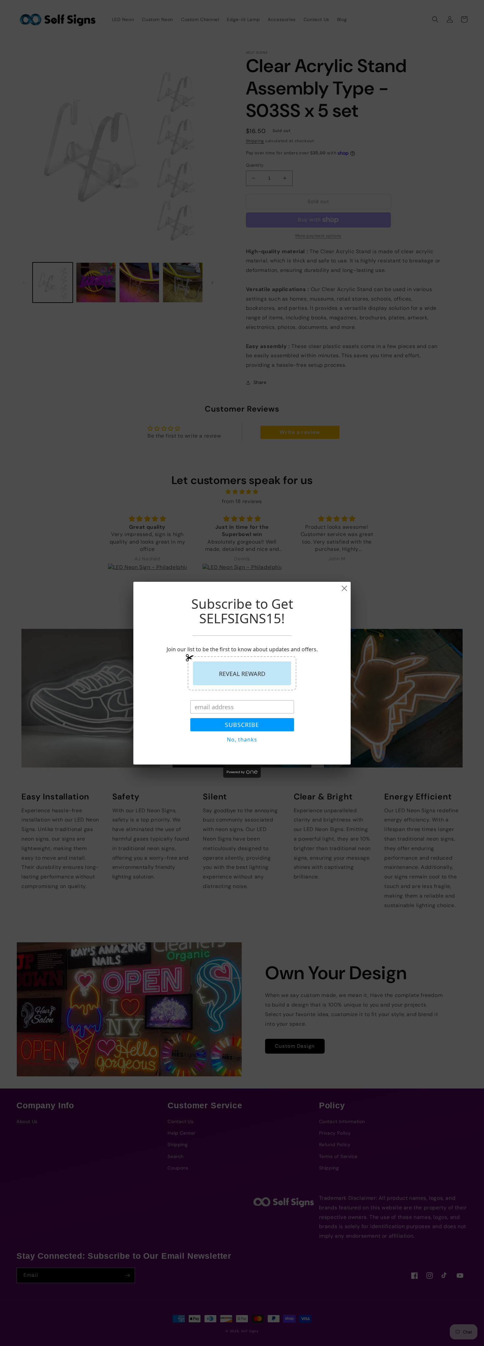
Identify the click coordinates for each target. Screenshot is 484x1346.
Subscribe (242, 725)
